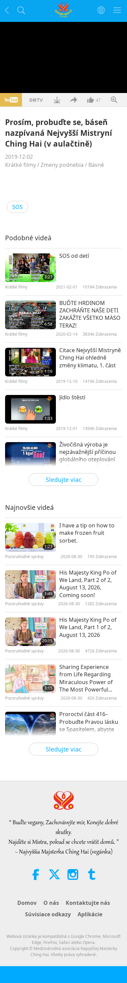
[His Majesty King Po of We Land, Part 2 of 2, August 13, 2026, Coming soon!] (30, 584)
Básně (96, 164)
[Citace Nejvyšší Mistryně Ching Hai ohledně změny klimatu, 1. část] (30, 362)
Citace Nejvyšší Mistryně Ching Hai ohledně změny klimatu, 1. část (90, 357)
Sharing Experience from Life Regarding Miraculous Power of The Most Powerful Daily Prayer (86, 678)
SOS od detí (74, 255)
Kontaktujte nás (88, 903)
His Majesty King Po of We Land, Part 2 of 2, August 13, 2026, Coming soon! (88, 584)
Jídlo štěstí (72, 397)
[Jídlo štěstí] (30, 409)
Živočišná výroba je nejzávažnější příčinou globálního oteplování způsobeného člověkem (89, 456)
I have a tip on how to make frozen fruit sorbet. (86, 533)
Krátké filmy (20, 164)
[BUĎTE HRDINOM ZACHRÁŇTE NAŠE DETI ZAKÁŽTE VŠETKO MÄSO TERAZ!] (30, 315)
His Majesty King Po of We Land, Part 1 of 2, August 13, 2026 (88, 627)
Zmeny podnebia (62, 164)
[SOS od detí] (30, 267)
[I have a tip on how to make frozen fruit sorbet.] (30, 537)
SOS (17, 207)
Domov (27, 903)
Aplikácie (90, 914)
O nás (51, 903)
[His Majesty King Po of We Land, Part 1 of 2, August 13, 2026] (30, 631)
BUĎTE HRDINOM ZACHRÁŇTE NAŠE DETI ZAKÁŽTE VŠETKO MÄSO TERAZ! (90, 314)
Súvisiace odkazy (48, 914)
